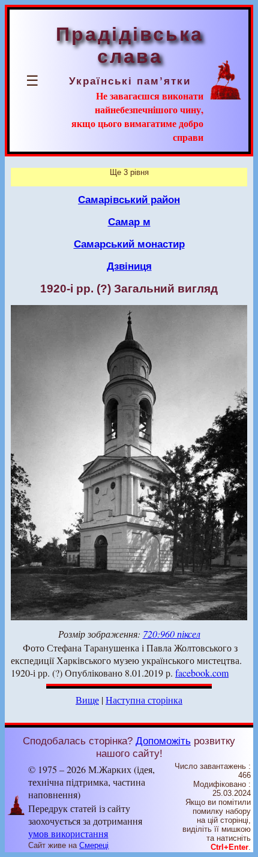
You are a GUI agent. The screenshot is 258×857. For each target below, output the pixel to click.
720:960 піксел (171, 633)
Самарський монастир (129, 244)
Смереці (94, 845)
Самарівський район (129, 200)
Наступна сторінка (144, 699)
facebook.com (202, 672)
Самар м (129, 222)
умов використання (68, 833)
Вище (87, 699)
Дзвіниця (129, 266)
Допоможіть (163, 741)
